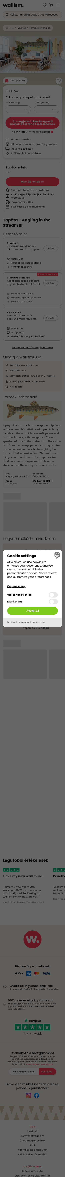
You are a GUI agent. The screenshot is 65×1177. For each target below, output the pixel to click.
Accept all (32, 610)
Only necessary (16, 586)
